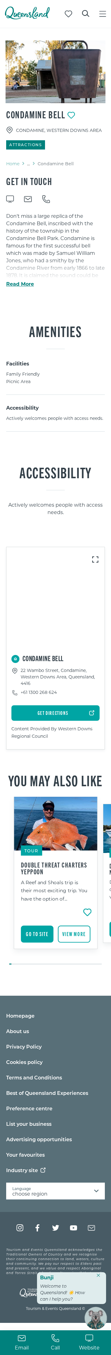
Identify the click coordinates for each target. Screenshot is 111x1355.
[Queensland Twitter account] (55, 1227)
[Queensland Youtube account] (73, 1227)
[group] (56, 881)
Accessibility (22, 407)
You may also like (55, 780)
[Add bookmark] (71, 115)
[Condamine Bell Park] (55, 71)
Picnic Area (18, 381)
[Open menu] (102, 14)
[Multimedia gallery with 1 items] (55, 71)
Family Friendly (23, 374)
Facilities (17, 363)
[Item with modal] (55, 71)
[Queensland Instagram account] (19, 1227)
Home (12, 164)
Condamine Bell (35, 114)
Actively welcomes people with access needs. (54, 418)
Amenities (55, 330)
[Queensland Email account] (91, 1227)
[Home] (27, 17)
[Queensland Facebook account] (37, 1227)
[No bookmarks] (68, 14)
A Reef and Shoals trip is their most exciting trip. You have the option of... (54, 890)
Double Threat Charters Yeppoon (54, 868)
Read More (20, 284)
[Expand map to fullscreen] (95, 559)
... (28, 163)
